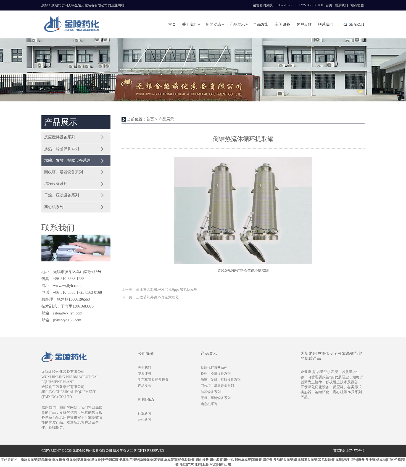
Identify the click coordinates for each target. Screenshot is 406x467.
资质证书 (144, 374)
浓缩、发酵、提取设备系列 (67, 160)
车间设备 (282, 24)
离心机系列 (54, 207)
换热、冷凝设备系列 (61, 149)
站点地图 (357, 5)
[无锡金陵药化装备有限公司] (70, 24)
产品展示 (237, 24)
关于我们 (189, 24)
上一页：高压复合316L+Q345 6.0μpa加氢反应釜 (159, 289)
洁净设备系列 (55, 184)
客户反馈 (304, 24)
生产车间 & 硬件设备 (153, 380)
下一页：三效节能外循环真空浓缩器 (150, 297)
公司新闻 (144, 419)
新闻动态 (213, 24)
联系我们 (341, 5)
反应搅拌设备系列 (59, 137)
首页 (329, 5)
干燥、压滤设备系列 (61, 195)
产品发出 (261, 24)
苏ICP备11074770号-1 (349, 451)
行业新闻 (144, 413)
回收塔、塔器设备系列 (63, 172)
